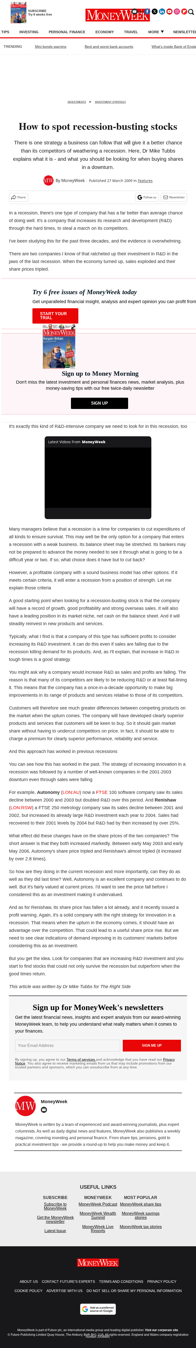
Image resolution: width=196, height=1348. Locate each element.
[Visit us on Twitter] (155, 11)
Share (21, 197)
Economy (104, 32)
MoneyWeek (73, 180)
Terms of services (81, 1059)
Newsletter (177, 197)
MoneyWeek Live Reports (98, 1234)
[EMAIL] (45, 1109)
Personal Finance (67, 32)
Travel (131, 32)
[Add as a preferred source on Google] (98, 1314)
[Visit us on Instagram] (177, 11)
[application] (98, 478)
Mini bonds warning (50, 46)
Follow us (149, 197)
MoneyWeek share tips (140, 1209)
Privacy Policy (161, 1287)
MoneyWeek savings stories (141, 1220)
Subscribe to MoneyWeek (55, 1211)
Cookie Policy (28, 1296)
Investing (29, 32)
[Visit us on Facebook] (147, 11)
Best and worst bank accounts (109, 46)
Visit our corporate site (161, 1335)
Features (145, 180)
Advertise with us (64, 1296)
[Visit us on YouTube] (169, 11)
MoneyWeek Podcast (98, 1209)
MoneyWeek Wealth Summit (98, 1220)
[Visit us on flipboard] (184, 11)
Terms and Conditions (121, 1287)
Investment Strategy (110, 101)
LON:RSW (21, 807)
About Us (29, 1287)
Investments (77, 101)
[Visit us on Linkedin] (162, 11)
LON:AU (71, 792)
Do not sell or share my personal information (134, 1296)
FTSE (102, 792)
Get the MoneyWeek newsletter (55, 1224)
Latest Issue (55, 1236)
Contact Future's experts (68, 1287)
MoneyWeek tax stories (141, 1232)
